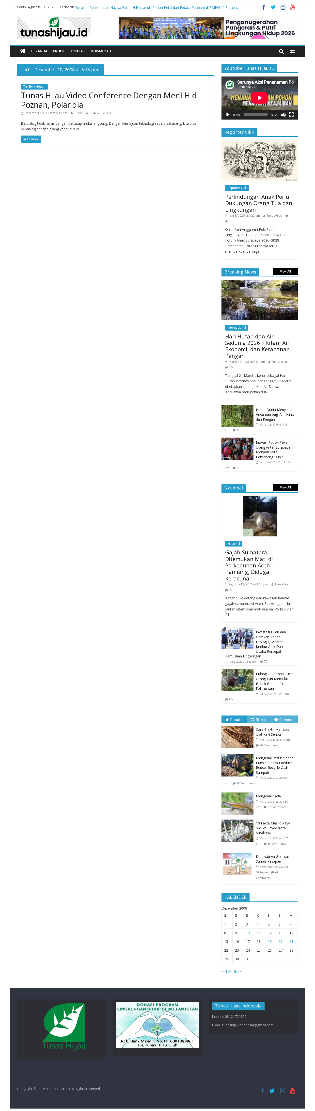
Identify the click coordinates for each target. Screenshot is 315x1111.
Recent (262, 719)
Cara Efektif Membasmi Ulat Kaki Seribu (274, 732)
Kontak (77, 51)
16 (231, 367)
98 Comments (246, 783)
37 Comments (277, 807)
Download (101, 51)
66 (231, 699)
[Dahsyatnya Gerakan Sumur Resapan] (238, 853)
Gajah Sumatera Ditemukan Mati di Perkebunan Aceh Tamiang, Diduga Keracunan (249, 565)
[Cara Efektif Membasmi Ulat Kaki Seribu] (238, 726)
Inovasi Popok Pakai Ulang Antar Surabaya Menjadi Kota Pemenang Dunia (273, 449)
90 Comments (269, 745)
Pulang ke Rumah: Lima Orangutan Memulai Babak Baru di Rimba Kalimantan (274, 681)
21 (231, 590)
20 (281, 941)
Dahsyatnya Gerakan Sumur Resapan (272, 859)
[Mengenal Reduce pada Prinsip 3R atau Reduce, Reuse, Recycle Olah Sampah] (238, 754)
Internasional (237, 327)
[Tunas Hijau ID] (22, 51)
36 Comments (277, 843)
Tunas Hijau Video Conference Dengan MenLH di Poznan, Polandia (110, 100)
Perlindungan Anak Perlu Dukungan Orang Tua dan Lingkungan (258, 203)
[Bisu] (283, 114)
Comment (287, 719)
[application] (259, 97)
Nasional (234, 544)
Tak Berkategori (34, 86)
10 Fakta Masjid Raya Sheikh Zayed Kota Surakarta (273, 828)
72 (266, 661)
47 (227, 221)
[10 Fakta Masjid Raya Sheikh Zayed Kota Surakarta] (238, 819)
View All (285, 271)
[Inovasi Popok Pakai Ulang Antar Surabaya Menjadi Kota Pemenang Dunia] (237, 440)
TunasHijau (82, 113)
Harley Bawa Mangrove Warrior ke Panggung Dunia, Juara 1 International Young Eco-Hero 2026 (151, 7)
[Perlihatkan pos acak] (292, 51)
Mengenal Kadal (269, 796)
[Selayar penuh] (291, 114)
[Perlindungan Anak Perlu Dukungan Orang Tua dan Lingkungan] (259, 143)
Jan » (237, 971)
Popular (236, 719)
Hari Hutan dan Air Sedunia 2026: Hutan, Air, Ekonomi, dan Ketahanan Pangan (258, 346)
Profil (58, 51)
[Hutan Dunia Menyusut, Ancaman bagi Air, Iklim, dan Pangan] (237, 407)
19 (270, 941)
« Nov (226, 971)
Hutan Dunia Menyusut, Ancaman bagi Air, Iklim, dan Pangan (275, 414)
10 (248, 932)
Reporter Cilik (237, 188)
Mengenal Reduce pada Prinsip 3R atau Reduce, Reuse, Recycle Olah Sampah (275, 765)
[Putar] (227, 114)
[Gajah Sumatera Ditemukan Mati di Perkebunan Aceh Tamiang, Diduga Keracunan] (259, 499)
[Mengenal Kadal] (238, 792)
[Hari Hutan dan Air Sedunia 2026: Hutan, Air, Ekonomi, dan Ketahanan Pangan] (259, 282)
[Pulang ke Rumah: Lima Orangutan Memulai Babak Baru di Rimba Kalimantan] (237, 671)
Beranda (39, 51)
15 (238, 430)
